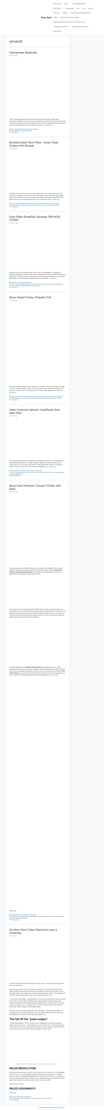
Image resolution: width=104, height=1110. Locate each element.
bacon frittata (14, 916)
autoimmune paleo (19, 472)
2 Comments (14, 132)
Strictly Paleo (48, 203)
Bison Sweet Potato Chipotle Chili (30, 297)
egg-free (33, 398)
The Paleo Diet (34, 129)
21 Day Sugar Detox (16, 398)
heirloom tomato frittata (30, 916)
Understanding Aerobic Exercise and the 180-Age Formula (69, 22)
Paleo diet (13, 1098)
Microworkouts (57, 3)
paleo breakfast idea (46, 916)
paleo (25, 130)
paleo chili (53, 398)
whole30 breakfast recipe (21, 918)
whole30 (29, 130)
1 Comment (14, 287)
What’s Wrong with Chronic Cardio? (69, 17)
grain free (44, 398)
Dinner (12, 129)
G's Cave (13, 1096)
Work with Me (57, 8)
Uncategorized (27, 1096)
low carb (41, 205)
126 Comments (15, 1100)
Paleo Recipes (57, 31)
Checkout (90, 8)
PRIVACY (65, 13)
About (66, 3)
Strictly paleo (50, 205)
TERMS (55, 17)
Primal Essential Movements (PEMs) (80, 13)
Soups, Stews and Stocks (37, 203)
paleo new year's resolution (24, 1098)
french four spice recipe (36, 472)
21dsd (12, 130)
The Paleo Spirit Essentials (60, 26)
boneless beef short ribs (17, 205)
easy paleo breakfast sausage (22, 284)
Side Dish (32, 470)
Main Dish (17, 129)
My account (56, 13)
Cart (84, 8)
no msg (49, 284)
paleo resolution (35, 1098)
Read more (49, 125)
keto (22, 130)
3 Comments (14, 399)
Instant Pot (32, 205)
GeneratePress (61, 1107)
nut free (39, 916)
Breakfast (13, 282)
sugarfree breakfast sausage (27, 285)
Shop (78, 8)
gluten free (17, 130)
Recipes (28, 129)
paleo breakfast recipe (58, 916)
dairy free (26, 205)
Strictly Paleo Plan (29, 1076)
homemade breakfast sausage (39, 284)
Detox (12, 396)
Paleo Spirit (46, 17)
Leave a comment (15, 475)
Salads (28, 470)
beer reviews (49, 1027)
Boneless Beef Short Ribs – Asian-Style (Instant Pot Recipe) (33, 144)
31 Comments (14, 919)
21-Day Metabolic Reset (79, 3)
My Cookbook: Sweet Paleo (80, 26)
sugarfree (16, 285)
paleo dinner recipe (59, 472)
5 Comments (14, 206)
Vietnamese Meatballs (23, 52)
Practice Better (70, 8)
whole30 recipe (18, 474)
